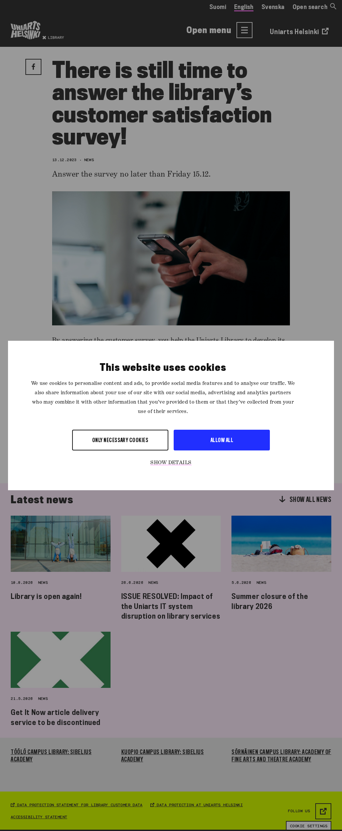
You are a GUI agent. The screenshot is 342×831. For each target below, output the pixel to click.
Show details (171, 462)
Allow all (221, 440)
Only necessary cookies (120, 440)
